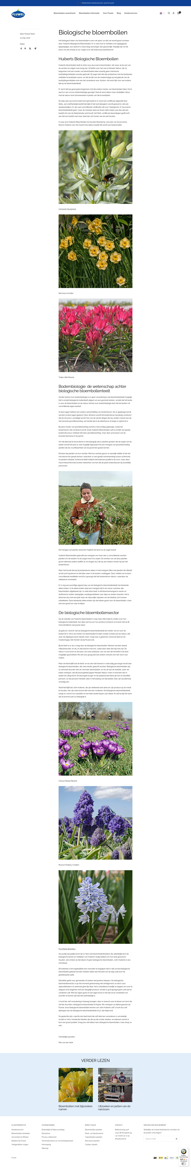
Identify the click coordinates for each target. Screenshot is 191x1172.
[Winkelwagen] (178, 13)
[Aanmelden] (174, 1139)
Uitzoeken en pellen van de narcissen (114, 1108)
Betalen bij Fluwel (18, 1141)
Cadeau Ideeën (91, 1144)
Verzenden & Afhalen (20, 1137)
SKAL (61, 104)
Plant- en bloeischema (94, 1133)
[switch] (183, 1163)
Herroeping (46, 1144)
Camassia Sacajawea (67, 209)
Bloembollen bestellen (20, 1133)
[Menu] (187, 1149)
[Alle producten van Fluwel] (95, 823)
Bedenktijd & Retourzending (53, 1130)
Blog (119, 13)
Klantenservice (130, 13)
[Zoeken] (169, 13)
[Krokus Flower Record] (95, 739)
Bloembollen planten (93, 1130)
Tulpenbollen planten (93, 1137)
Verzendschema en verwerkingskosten (57, 1141)
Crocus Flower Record (68, 781)
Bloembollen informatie (89, 13)
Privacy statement (49, 1137)
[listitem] (21, 49)
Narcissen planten (92, 1141)
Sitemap (45, 1148)
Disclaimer (46, 1133)
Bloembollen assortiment (64, 13)
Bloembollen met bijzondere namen (75, 1108)
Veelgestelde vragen (19, 1144)
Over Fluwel (108, 13)
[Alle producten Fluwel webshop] (95, 251)
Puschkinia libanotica (67, 949)
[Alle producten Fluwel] (95, 335)
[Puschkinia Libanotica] (95, 907)
